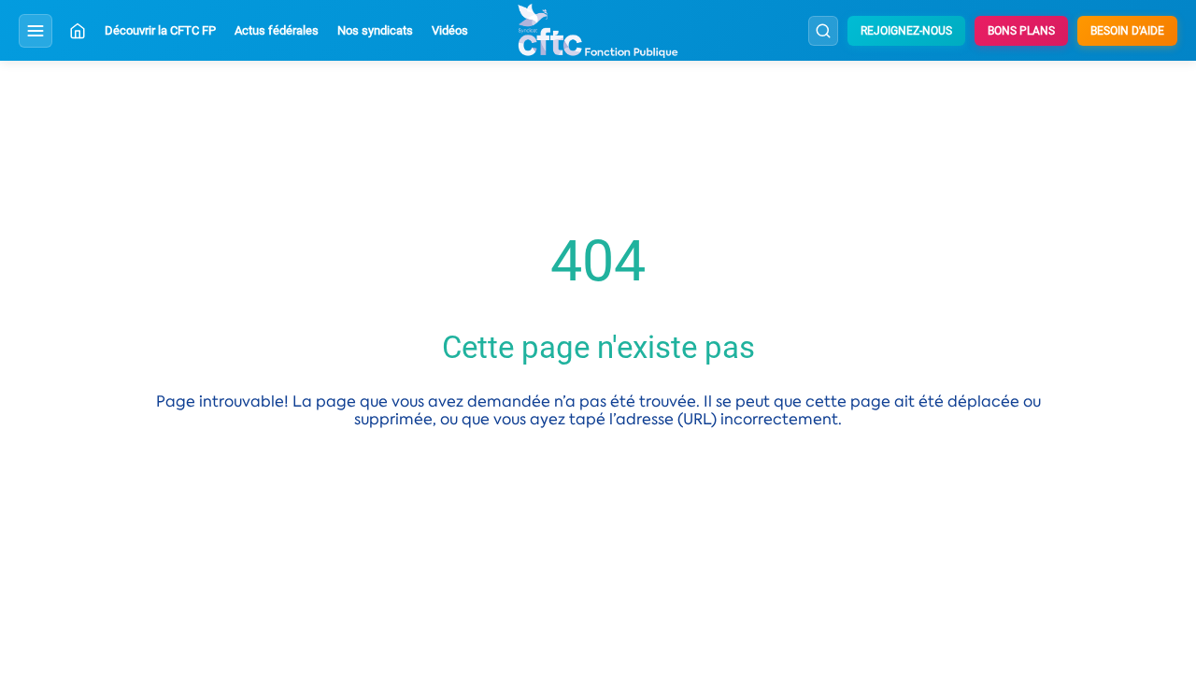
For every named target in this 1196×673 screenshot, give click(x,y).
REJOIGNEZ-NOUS (906, 30)
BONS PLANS (1021, 30)
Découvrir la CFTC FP (160, 30)
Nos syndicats (375, 30)
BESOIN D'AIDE (1127, 30)
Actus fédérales (277, 30)
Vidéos (450, 30)
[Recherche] (823, 31)
